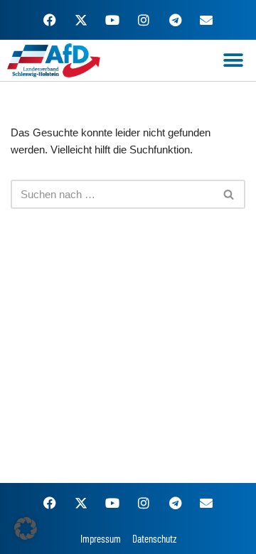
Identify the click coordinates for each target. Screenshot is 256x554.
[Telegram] (175, 20)
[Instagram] (143, 20)
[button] (233, 60)
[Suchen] (229, 194)
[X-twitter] (81, 20)
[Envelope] (206, 20)
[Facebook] (50, 20)
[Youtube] (112, 20)
